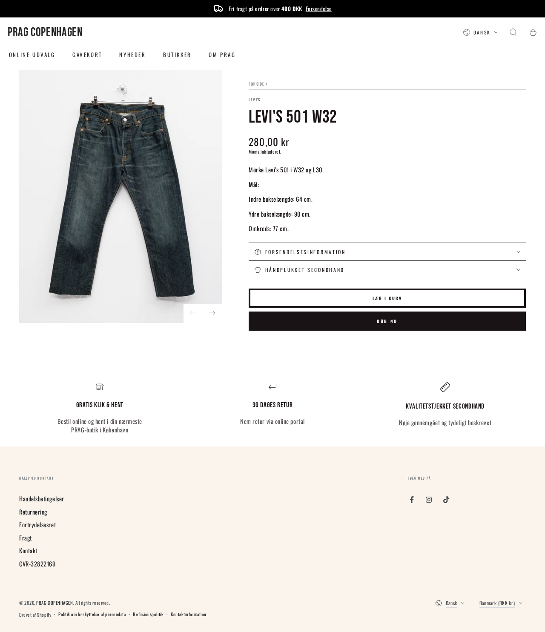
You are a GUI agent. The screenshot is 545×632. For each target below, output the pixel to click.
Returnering (33, 511)
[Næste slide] (212, 313)
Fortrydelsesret (37, 524)
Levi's (254, 100)
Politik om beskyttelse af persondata (92, 614)
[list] (272, 408)
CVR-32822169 (37, 563)
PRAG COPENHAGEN (54, 602)
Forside (256, 84)
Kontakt (28, 550)
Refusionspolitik (148, 614)
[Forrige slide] (193, 313)
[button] (513, 32)
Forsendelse (319, 8)
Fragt (25, 537)
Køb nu (387, 321)
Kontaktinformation (189, 614)
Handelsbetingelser (41, 498)
